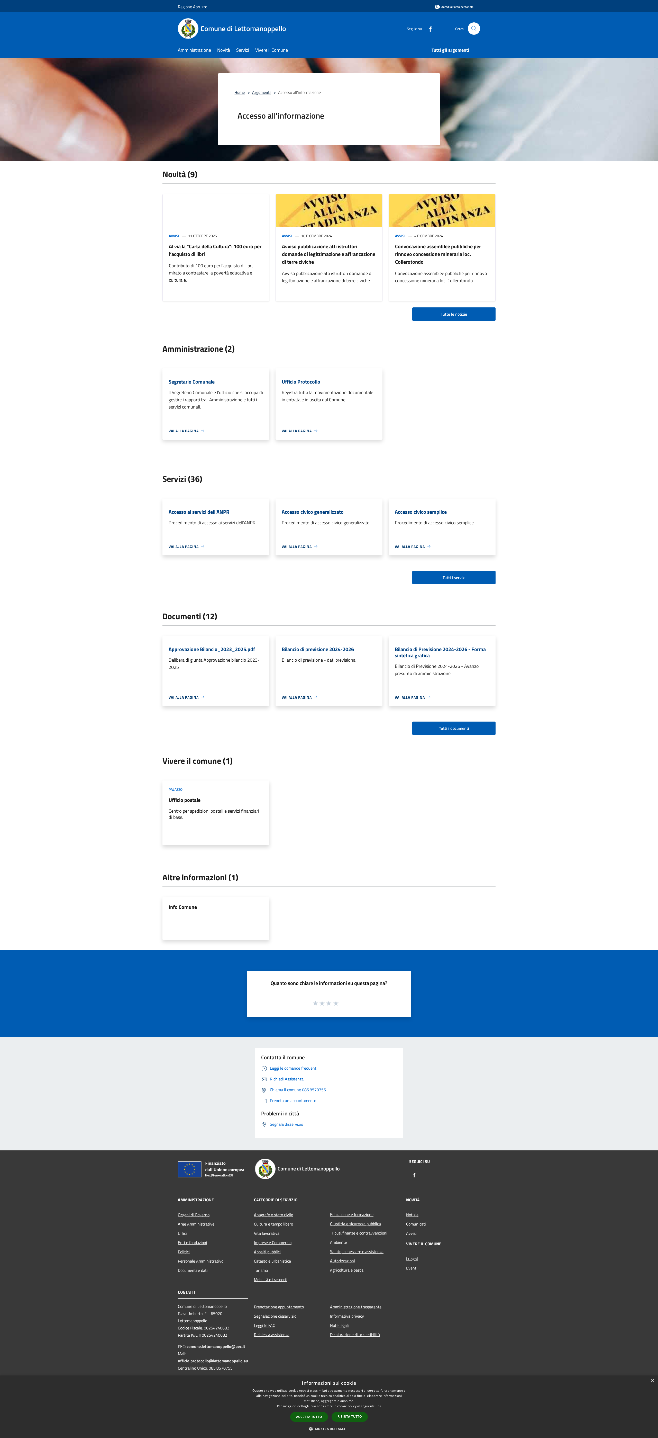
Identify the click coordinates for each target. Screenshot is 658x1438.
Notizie (412, 1215)
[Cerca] (474, 28)
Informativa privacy (347, 1316)
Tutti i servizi (454, 577)
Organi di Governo (193, 1215)
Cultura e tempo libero (273, 1224)
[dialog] (329, 1406)
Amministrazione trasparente (355, 1307)
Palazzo (175, 789)
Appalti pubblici (267, 1252)
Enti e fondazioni (192, 1242)
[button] (329, 1429)
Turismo (261, 1270)
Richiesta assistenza (271, 1335)
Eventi (411, 1268)
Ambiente (338, 1242)
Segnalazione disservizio (275, 1316)
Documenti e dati (193, 1270)
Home (239, 92)
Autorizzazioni (342, 1261)
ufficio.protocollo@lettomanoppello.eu (213, 1361)
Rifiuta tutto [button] (349, 1416)
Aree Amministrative (196, 1224)
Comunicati (416, 1224)
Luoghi (412, 1259)
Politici (184, 1252)
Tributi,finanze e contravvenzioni (358, 1233)
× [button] (652, 1381)
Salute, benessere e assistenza (356, 1251)
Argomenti (261, 92)
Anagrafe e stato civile (273, 1215)
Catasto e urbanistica (272, 1261)
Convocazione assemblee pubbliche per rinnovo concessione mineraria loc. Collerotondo (438, 254)
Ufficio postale (184, 800)
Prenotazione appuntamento (279, 1307)
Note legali (339, 1325)
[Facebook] (428, 28)
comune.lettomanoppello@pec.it (216, 1346)
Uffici (182, 1233)
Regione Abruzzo (192, 7)
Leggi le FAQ (265, 1325)
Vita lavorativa (266, 1233)
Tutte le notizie (454, 314)
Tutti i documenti (454, 728)
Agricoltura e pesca (346, 1270)
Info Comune (183, 907)
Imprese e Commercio (272, 1242)
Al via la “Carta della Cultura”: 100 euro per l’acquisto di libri (215, 250)
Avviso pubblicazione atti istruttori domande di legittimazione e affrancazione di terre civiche (328, 254)
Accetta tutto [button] (309, 1417)
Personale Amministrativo (200, 1261)
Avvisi (174, 235)
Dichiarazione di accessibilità (355, 1335)
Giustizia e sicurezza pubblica (355, 1224)
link (378, 1406)
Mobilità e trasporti (270, 1279)
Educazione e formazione (351, 1214)
